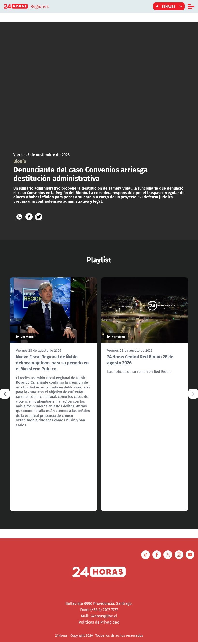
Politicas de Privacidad (99, 622)
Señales (169, 6)
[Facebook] (29, 216)
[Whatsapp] (19, 216)
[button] (193, 394)
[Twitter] (38, 216)
